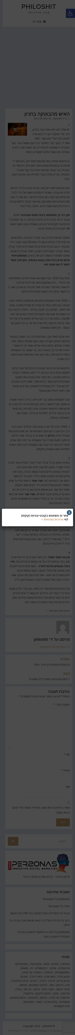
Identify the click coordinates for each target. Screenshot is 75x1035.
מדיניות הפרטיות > (52, 519)
